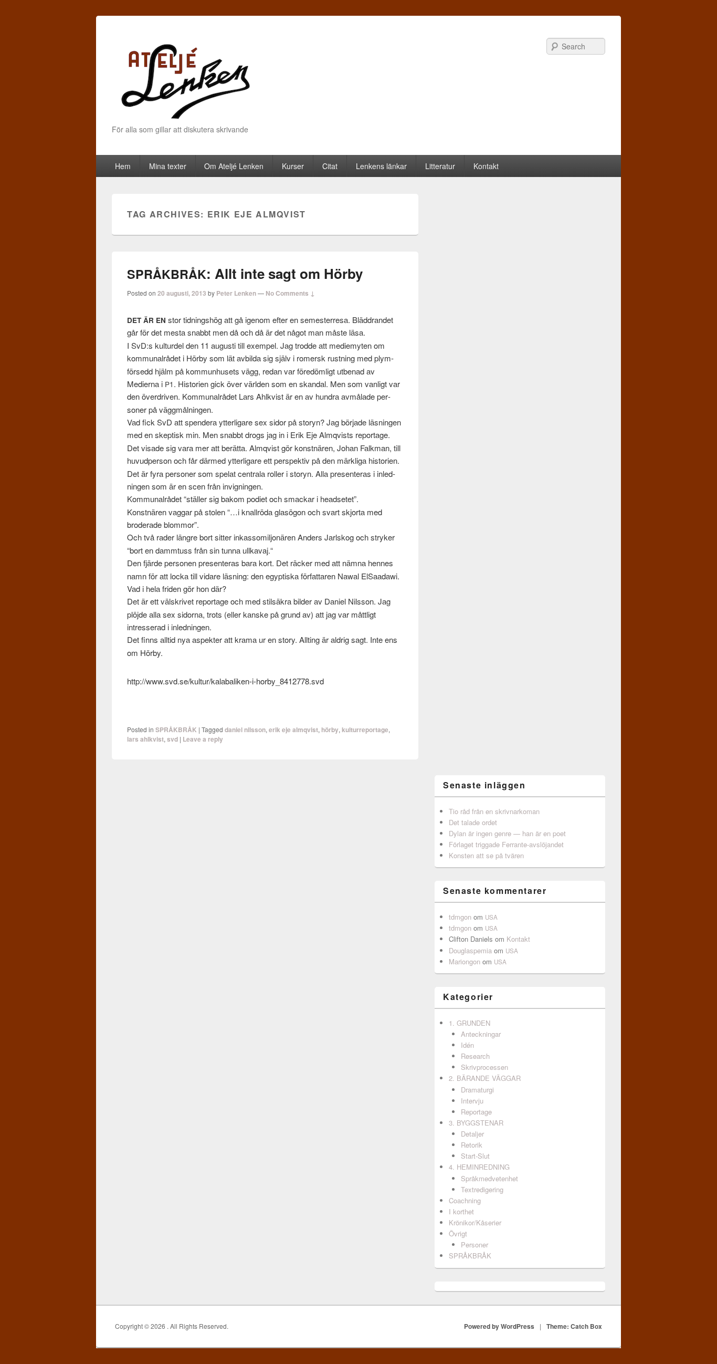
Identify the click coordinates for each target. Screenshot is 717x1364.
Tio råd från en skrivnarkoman (494, 811)
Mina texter (167, 166)
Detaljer (472, 1134)
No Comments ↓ (290, 293)
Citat (330, 166)
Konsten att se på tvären (486, 855)
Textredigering (482, 1189)
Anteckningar (481, 1034)
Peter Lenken (236, 293)
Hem (123, 166)
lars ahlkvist (145, 739)
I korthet (461, 1211)
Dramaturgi (477, 1090)
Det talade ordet (473, 822)
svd (172, 739)
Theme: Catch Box (574, 1326)
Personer (474, 1245)
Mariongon (464, 961)
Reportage (476, 1112)
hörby (330, 729)
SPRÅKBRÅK (176, 729)
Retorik (471, 1145)
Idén (467, 1045)
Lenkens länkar (381, 166)
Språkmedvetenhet (489, 1178)
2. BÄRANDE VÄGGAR (485, 1078)
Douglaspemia (470, 950)
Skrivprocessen (484, 1067)
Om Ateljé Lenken (233, 166)
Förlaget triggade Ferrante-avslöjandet (506, 844)
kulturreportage (365, 729)
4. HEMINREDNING (479, 1167)
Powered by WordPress (499, 1326)
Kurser (293, 166)
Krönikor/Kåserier (475, 1222)
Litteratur (440, 166)
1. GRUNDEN (469, 1023)
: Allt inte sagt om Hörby (245, 273)
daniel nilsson (245, 729)
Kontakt (486, 166)
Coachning (465, 1200)
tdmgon (460, 917)
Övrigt (458, 1233)
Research (475, 1056)
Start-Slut (475, 1156)
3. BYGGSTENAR (476, 1123)
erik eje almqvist (293, 729)
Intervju (472, 1101)
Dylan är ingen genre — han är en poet (507, 833)
